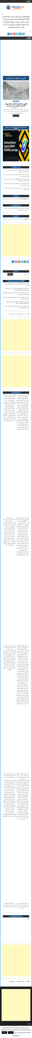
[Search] (30, 38)
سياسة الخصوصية (21, 314)
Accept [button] (11, 1032)
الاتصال (27, 314)
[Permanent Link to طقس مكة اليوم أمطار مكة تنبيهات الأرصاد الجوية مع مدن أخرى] (16, 90)
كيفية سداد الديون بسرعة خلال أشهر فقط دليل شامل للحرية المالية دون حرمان (9, 775)
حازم (28, 208)
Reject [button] (4, 1032)
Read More (16, 1035)
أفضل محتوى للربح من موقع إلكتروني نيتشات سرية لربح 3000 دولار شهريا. (22, 519)
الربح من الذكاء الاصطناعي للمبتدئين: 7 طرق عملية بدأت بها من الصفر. (9, 647)
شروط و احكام (12, 314)
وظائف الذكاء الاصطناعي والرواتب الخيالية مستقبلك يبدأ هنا (9, 519)
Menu (28, 1)
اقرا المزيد (15, 116)
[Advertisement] (16, 57)
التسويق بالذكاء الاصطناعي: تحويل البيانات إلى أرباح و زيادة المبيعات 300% (22, 647)
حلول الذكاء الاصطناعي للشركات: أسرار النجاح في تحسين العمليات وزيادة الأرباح (9, 905)
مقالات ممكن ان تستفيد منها (15, 281)
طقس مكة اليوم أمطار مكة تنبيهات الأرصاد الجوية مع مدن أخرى (16, 105)
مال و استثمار (16, 101)
